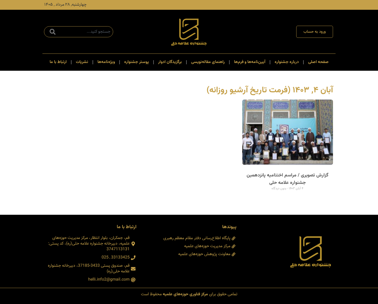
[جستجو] (51, 31)
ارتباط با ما (58, 62)
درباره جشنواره (287, 62)
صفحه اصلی (318, 62)
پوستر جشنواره (136, 62)
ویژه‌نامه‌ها (106, 62)
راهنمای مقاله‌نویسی (208, 62)
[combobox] (78, 31)
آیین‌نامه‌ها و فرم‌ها (249, 62)
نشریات (82, 62)
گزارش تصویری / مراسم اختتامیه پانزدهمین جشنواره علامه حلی (287, 179)
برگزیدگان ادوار (170, 62)
